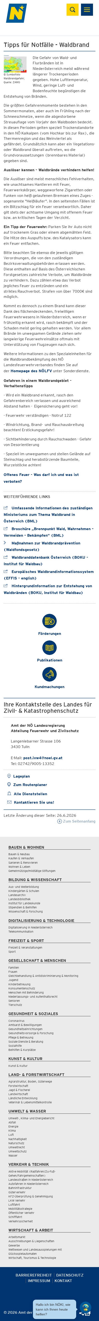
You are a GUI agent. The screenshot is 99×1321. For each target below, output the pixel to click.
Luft (11, 1134)
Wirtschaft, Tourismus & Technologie (32, 1258)
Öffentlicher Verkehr (21, 1213)
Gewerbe (14, 1245)
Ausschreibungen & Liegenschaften (31, 1241)
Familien (13, 967)
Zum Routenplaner (30, 784)
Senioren (14, 1000)
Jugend (13, 980)
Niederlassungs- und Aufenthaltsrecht (32, 996)
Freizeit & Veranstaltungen (25, 947)
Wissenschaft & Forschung (25, 911)
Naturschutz (16, 1143)
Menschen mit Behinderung (26, 992)
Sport (12, 951)
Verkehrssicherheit (20, 1221)
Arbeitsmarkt (16, 1237)
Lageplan (21, 776)
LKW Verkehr (16, 1200)
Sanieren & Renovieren (23, 862)
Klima (12, 1130)
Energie (13, 1126)
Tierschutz (15, 1005)
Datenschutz (70, 1275)
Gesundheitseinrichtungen (25, 1029)
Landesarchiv (17, 895)
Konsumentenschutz (21, 988)
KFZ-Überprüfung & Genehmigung (30, 1196)
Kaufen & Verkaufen (21, 858)
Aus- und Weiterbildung (23, 887)
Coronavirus (16, 1021)
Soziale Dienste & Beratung (25, 1041)
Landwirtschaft (18, 1094)
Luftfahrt (14, 1204)
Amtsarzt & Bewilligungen (25, 1025)
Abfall (12, 1122)
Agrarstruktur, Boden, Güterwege (30, 1081)
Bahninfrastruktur (20, 1188)
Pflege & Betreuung (20, 1037)
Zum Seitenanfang (78, 821)
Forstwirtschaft (18, 1086)
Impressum (39, 1280)
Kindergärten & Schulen (23, 891)
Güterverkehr (16, 1192)
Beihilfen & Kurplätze (22, 1050)
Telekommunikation (20, 931)
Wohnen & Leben (19, 866)
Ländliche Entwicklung (22, 1098)
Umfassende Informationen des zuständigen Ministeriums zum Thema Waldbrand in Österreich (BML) (48, 514)
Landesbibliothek (19, 899)
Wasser (13, 1155)
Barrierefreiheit (34, 1275)
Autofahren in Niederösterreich (28, 1184)
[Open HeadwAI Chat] (85, 1307)
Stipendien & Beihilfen (22, 907)
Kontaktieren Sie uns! (34, 802)
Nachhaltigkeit (17, 1139)
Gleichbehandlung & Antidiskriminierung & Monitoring (43, 976)
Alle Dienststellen (30, 794)
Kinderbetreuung (19, 984)
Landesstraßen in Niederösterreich (30, 1179)
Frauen (12, 971)
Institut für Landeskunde (24, 903)
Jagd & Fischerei (19, 1090)
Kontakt (63, 1280)
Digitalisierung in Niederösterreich (30, 927)
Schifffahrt (15, 1217)
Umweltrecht (16, 1147)
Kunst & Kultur (18, 1066)
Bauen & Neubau (19, 854)
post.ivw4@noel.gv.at (42, 758)
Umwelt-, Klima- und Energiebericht (31, 1118)
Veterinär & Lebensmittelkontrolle (30, 1102)
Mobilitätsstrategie (20, 1208)
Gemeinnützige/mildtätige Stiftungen (32, 871)
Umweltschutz (17, 1151)
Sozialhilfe (15, 1045)
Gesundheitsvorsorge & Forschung (31, 1033)
